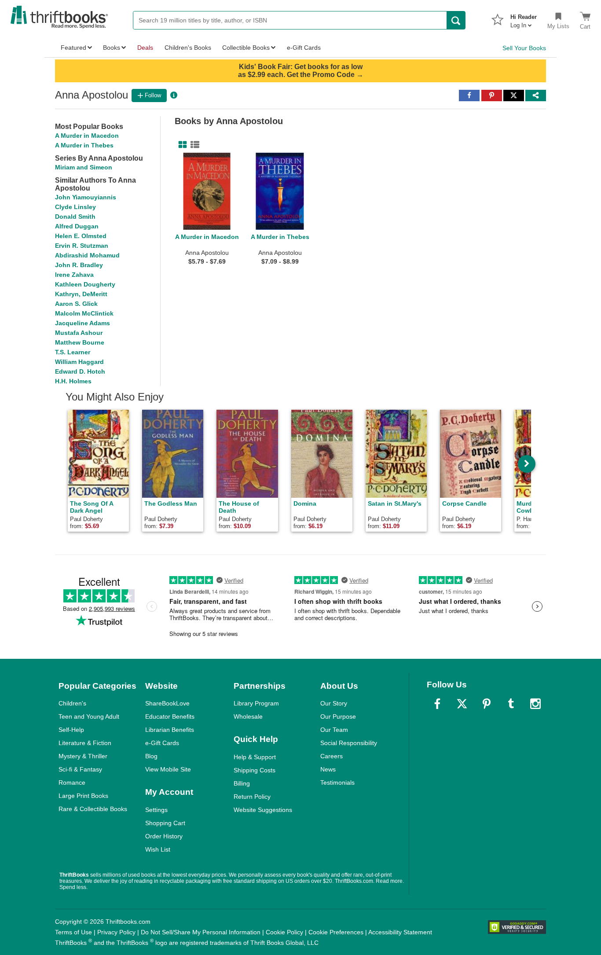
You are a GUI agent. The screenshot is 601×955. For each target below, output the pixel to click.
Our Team (334, 729)
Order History (164, 836)
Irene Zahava (74, 274)
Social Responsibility (348, 742)
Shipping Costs (254, 770)
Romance (72, 782)
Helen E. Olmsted (80, 235)
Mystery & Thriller (83, 756)
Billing (242, 783)
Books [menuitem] (111, 47)
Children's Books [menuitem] (188, 47)
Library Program (256, 703)
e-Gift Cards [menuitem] (304, 47)
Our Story (333, 703)
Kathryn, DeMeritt (81, 294)
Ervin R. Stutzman (81, 245)
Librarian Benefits (169, 729)
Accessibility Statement (400, 932)
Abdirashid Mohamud (87, 255)
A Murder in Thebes (84, 145)
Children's (72, 703)
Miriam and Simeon (83, 167)
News (328, 769)
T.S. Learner (72, 352)
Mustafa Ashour (79, 332)
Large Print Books (83, 795)
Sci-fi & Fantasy (80, 769)
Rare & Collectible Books (93, 808)
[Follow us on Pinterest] (486, 703)
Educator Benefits (169, 716)
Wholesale (248, 716)
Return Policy (252, 796)
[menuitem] (523, 18)
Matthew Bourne (79, 342)
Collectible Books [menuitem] (246, 47)
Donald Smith (75, 216)
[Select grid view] (181, 145)
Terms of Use (73, 932)
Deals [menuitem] (145, 47)
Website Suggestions (263, 809)
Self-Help (71, 729)
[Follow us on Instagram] (535, 703)
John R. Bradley (79, 264)
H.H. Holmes (73, 381)
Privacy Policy (116, 932)
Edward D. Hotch (80, 371)
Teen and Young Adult (89, 716)
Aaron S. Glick (76, 303)
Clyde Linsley (75, 206)
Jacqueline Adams (82, 323)
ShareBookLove (167, 703)
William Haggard (79, 361)
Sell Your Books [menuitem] (524, 47)
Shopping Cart (165, 822)
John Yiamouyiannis (85, 197)
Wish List (157, 849)
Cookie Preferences (335, 932)
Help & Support (255, 756)
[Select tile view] (193, 145)
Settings (156, 809)
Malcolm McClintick (84, 313)
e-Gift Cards (162, 742)
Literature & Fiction (85, 742)
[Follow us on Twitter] (462, 703)
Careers (331, 756)
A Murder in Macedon (87, 135)
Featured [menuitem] (73, 47)
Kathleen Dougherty (85, 284)
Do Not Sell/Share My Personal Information (200, 932)
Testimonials (337, 782)
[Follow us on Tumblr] (510, 703)
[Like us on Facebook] (437, 703)
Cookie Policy (284, 932)
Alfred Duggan (77, 226)
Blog (151, 756)
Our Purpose (338, 716)
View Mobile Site (168, 769)
